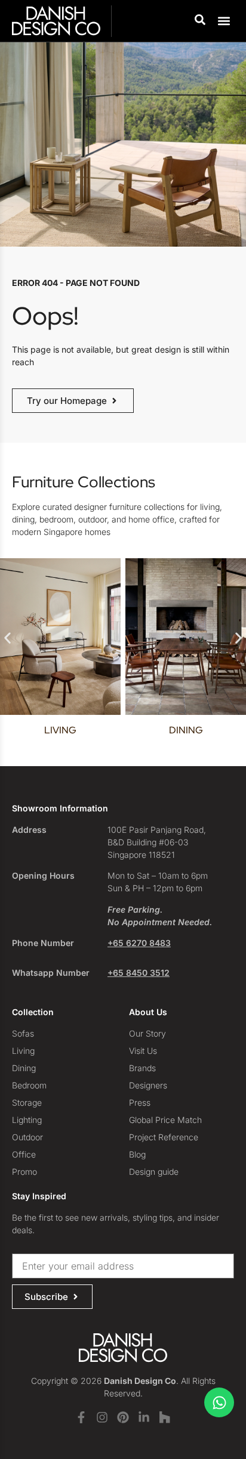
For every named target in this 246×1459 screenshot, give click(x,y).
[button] (224, 21)
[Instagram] (102, 1417)
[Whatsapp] (219, 1402)
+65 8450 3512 (138, 973)
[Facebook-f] (81, 1417)
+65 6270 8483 (139, 943)
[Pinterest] (123, 1417)
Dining (174, 730)
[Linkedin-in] (144, 1417)
